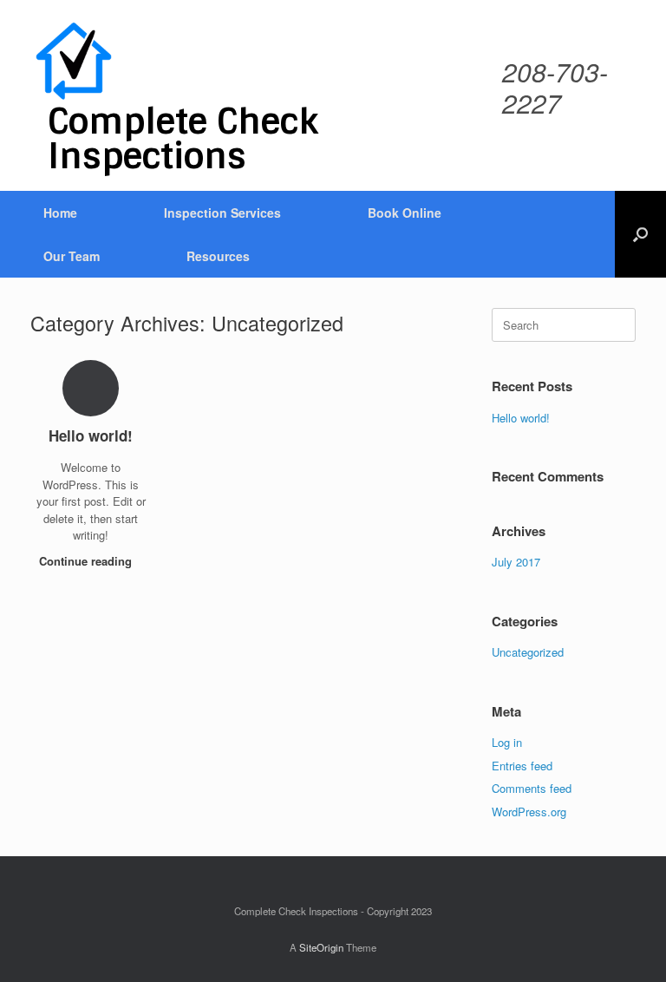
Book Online (404, 212)
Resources (218, 256)
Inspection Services (222, 212)
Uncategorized (528, 652)
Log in (507, 742)
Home (60, 212)
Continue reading (87, 561)
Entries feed (522, 765)
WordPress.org (529, 811)
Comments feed (531, 788)
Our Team (71, 256)
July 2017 (516, 561)
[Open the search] (640, 234)
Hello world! (521, 417)
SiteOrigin (321, 947)
